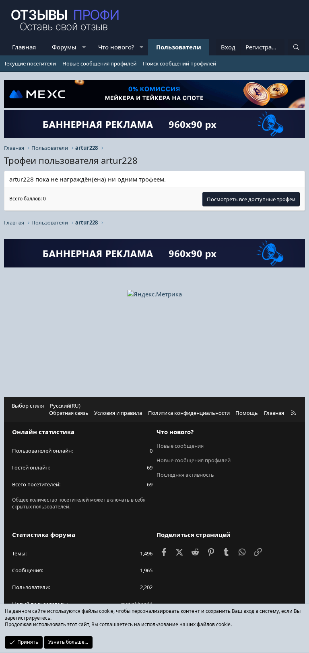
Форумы (64, 47)
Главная (24, 47)
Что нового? (116, 47)
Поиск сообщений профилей (179, 63)
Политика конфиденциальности (189, 412)
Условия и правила (118, 412)
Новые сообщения (180, 445)
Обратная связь (69, 412)
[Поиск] (296, 47)
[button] (84, 47)
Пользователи (178, 47)
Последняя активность (185, 474)
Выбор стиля (28, 405)
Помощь (246, 412)
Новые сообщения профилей (99, 63)
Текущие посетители (30, 63)
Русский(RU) (65, 405)
